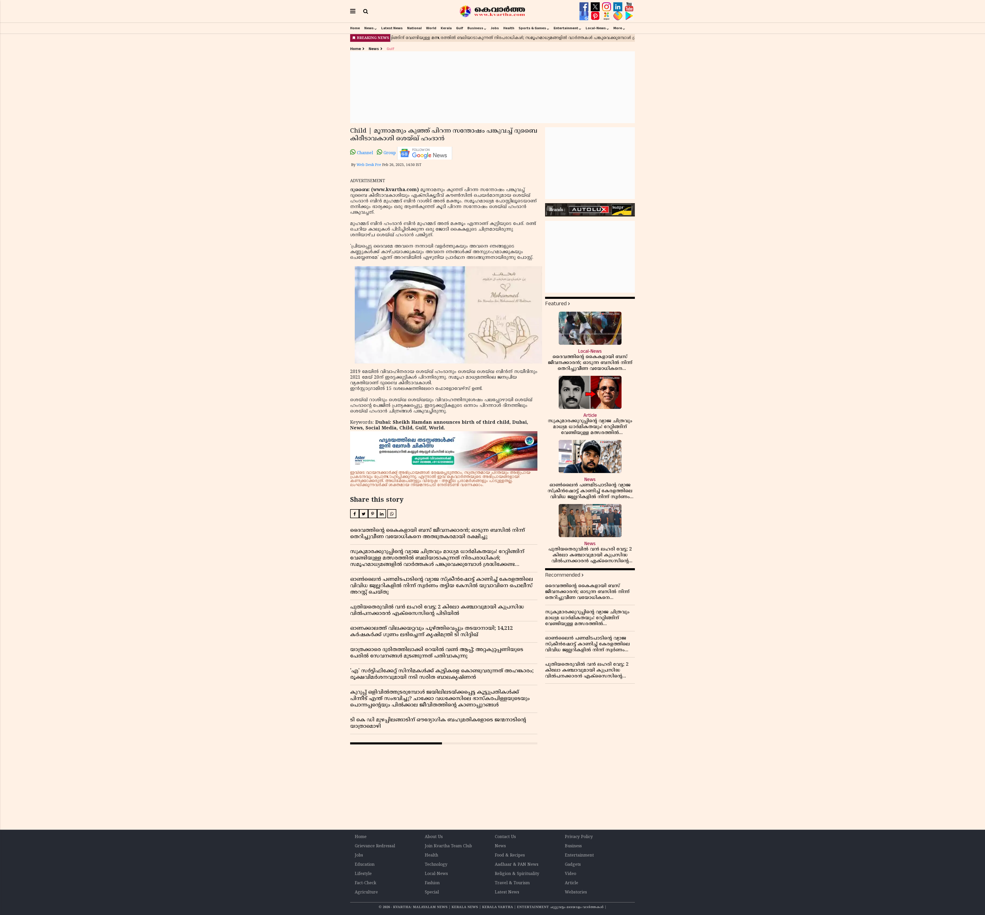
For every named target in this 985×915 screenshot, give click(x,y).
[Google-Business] (584, 15)
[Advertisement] (492, 87)
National (414, 28)
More (617, 28)
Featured (556, 304)
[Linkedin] (618, 6)
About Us (434, 837)
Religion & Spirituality (517, 874)
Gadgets (573, 864)
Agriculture (366, 892)
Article (571, 883)
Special (432, 892)
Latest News (392, 28)
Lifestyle (363, 874)
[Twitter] (596, 6)
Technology (436, 864)
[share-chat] (618, 15)
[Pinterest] (596, 15)
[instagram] (607, 6)
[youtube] (629, 6)
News (369, 28)
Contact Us (505, 837)
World (431, 28)
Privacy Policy (579, 837)
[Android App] (629, 15)
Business (475, 28)
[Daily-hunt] (607, 15)
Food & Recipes (510, 855)
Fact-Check (365, 883)
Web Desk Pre (369, 165)
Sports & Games (532, 28)
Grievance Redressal (375, 846)
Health (508, 28)
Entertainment (566, 28)
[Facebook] (584, 6)
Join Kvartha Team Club (448, 846)
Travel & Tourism (512, 883)
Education (365, 864)
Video (570, 874)
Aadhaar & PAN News (516, 864)
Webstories (576, 892)
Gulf (459, 28)
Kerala (446, 28)
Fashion (432, 883)
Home (355, 28)
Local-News (596, 28)
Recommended (562, 575)
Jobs (495, 28)
